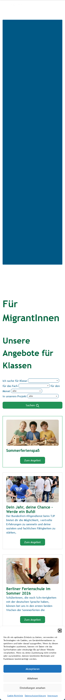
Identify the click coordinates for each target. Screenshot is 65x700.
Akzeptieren (33, 669)
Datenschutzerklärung (35, 695)
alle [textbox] (14, 390)
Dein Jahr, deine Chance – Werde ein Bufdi (29, 509)
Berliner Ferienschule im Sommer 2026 (28, 591)
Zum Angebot (32, 460)
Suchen (31, 405)
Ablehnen (32, 678)
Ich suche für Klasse (15, 381)
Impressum (52, 695)
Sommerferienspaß (23, 450)
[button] (60, 630)
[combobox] (43, 380)
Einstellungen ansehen (32, 687)
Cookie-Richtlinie (15, 695)
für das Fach (10, 386)
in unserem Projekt (15, 396)
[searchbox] (53, 382)
